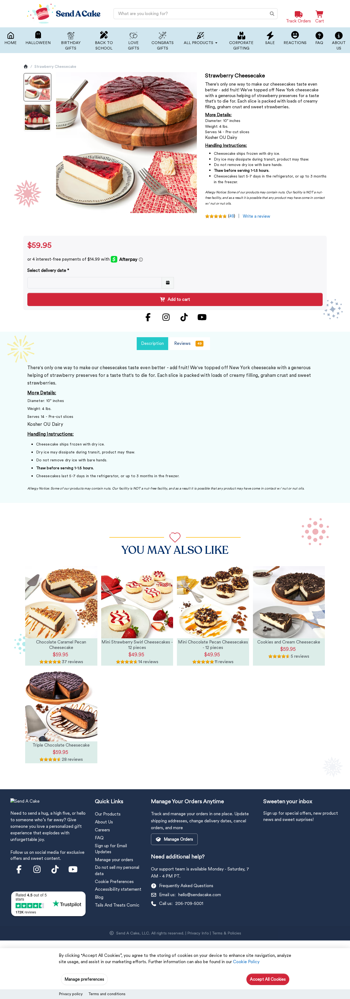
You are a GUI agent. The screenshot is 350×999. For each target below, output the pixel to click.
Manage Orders (178, 839)
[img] (61, 662)
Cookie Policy (246, 961)
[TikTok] (184, 317)
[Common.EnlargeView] (126, 142)
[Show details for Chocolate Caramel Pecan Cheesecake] (61, 602)
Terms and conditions (107, 994)
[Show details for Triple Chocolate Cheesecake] (61, 705)
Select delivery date (46, 270)
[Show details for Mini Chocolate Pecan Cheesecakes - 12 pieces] (213, 602)
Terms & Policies (226, 933)
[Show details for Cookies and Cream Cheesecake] (289, 602)
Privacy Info (198, 933)
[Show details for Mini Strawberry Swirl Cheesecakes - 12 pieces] (137, 602)
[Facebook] (148, 317)
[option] (37, 87)
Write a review (256, 216)
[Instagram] (166, 317)
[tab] (152, 343)
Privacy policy (71, 994)
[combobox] (195, 13)
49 (231, 216)
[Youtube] (202, 317)
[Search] (272, 13)
